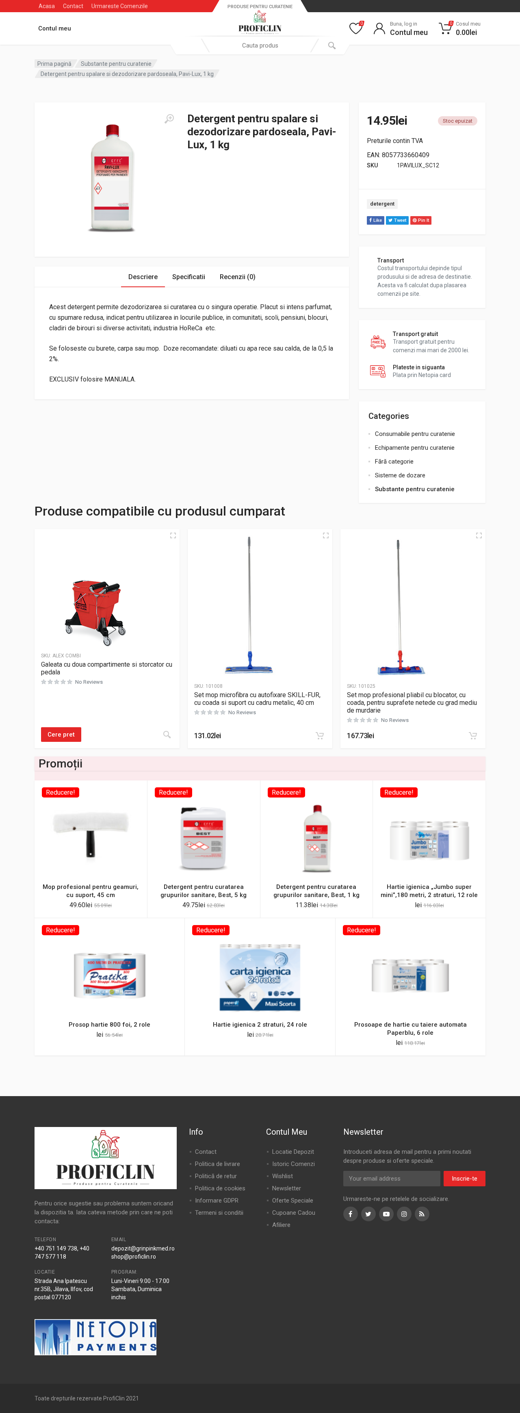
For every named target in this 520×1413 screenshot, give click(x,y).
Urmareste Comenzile (119, 6)
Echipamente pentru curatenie (415, 447)
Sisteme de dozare (400, 475)
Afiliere (281, 1225)
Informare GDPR (216, 1200)
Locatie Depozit (293, 1151)
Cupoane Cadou (293, 1212)
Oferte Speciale (292, 1200)
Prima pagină (54, 64)
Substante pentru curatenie (116, 64)
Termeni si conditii (219, 1212)
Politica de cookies (220, 1188)
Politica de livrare (217, 1164)
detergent (382, 204)
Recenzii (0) (238, 277)
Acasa (47, 6)
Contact (73, 6)
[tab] (143, 277)
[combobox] (260, 45)
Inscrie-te (464, 1178)
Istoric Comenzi (293, 1164)
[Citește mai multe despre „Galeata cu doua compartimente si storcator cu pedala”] (167, 734)
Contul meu (54, 28)
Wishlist (282, 1176)
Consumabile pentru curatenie (415, 434)
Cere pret (61, 734)
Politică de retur (216, 1176)
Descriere (143, 277)
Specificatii (188, 277)
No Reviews (89, 682)
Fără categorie (394, 461)
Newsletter (286, 1188)
